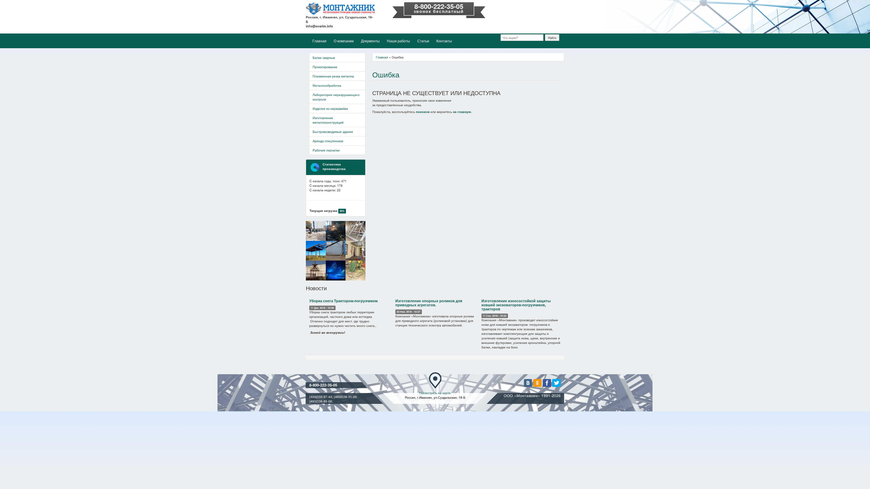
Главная (319, 40)
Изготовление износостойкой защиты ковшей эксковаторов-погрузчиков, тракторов (516, 304)
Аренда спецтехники (328, 141)
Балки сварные (324, 57)
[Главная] (340, 8)
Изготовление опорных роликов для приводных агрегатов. (428, 302)
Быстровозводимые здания (333, 131)
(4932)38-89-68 (320, 401)
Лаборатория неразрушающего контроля (336, 96)
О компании (344, 40)
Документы (370, 40)
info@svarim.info (319, 26)
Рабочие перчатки (326, 150)
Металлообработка (327, 85)
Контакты (444, 40)
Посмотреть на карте (435, 393)
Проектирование (325, 67)
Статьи (423, 40)
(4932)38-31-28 (345, 396)
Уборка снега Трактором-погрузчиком (343, 300)
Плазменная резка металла (333, 76)
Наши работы (398, 40)
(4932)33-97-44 (320, 396)
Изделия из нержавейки (330, 108)
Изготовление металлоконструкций (328, 120)
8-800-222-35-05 (438, 6)
